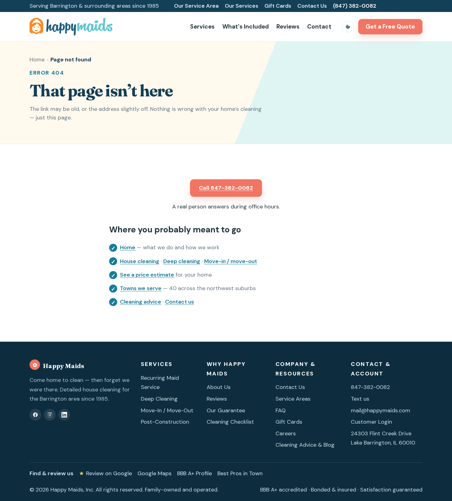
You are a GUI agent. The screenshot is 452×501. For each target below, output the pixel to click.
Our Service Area (196, 6)
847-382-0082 (370, 387)
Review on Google (105, 473)
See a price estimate (147, 274)
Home (37, 59)
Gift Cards (277, 6)
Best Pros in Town (240, 473)
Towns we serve (140, 288)
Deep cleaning (181, 261)
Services (202, 26)
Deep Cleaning (159, 398)
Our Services (241, 6)
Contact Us (312, 6)
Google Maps (154, 473)
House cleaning (139, 261)
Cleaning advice (140, 301)
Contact (319, 26)
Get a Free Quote (390, 26)
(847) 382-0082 (354, 6)
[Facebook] (35, 415)
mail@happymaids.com (380, 410)
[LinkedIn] (64, 415)
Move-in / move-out (230, 261)
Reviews (287, 26)
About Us (219, 387)
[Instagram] (50, 415)
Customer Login (371, 421)
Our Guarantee (226, 410)
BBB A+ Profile (194, 473)
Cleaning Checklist (230, 421)
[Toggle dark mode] (348, 27)
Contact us (179, 301)
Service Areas (293, 398)
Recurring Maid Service (160, 382)
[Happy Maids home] (71, 27)
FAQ (281, 410)
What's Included (245, 26)
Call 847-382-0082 (226, 188)
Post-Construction (165, 421)
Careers (286, 433)
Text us (360, 398)
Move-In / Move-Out (167, 410)
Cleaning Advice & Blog (305, 445)
